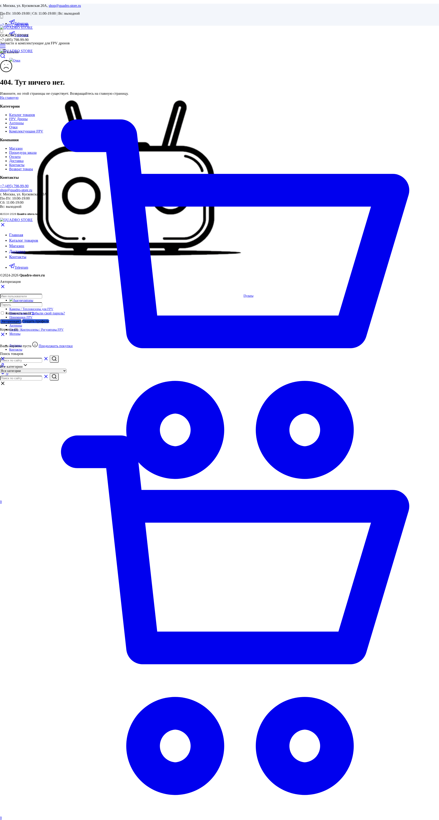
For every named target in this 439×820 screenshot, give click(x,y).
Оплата (15, 157)
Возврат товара (21, 169)
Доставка (16, 161)
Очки (13, 127)
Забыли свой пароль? (48, 313)
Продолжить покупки (56, 346)
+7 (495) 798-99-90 (14, 25)
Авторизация (10, 321)
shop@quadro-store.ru (65, 6)
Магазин (16, 148)
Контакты (16, 165)
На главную (9, 98)
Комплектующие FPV (26, 131)
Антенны (16, 123)
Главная (16, 235)
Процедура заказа (23, 152)
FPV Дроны (18, 119)
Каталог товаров (22, 115)
